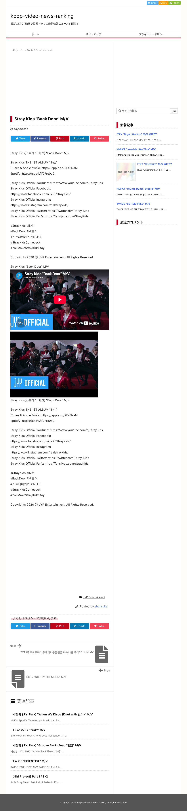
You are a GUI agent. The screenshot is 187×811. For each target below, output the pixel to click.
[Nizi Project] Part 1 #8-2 (30, 776)
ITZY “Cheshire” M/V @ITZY (154, 163)
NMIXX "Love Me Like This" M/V (136, 149)
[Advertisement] (59, 85)
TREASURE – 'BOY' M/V (28, 730)
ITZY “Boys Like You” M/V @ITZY (137, 134)
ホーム (19, 50)
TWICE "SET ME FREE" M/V (133, 203)
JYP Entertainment (41, 50)
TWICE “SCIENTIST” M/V (30, 761)
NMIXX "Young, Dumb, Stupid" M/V (138, 188)
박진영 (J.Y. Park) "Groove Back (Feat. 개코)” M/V (46, 745)
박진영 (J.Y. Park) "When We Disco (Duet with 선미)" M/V (52, 714)
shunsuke (101, 606)
